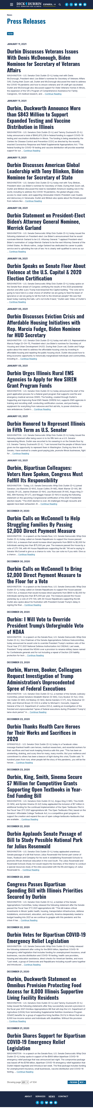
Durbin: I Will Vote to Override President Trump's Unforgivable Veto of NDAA (45, 625)
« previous (73, 1082)
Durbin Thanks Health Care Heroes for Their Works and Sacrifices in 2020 (43, 732)
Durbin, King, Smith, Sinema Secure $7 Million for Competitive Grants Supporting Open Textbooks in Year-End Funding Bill (44, 786)
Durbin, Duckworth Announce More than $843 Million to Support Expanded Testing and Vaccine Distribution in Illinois (44, 117)
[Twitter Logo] (71, 4)
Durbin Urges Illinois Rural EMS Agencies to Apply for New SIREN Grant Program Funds (42, 379)
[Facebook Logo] (66, 4)
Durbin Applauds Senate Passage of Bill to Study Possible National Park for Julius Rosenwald (44, 840)
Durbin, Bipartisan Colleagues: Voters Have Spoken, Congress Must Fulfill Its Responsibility (45, 474)
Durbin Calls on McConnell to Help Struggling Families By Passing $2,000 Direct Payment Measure (43, 524)
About (28, 1096)
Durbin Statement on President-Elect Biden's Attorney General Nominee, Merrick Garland (46, 221)
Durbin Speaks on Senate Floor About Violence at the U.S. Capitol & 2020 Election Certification (46, 272)
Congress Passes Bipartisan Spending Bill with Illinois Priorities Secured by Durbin (45, 890)
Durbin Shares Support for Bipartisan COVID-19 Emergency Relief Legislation (46, 1041)
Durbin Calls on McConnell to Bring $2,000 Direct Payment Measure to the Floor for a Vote (44, 575)
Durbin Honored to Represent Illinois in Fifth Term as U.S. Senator (46, 426)
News (9, 15)
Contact (63, 1096)
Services (40, 1096)
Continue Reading (53, 94)
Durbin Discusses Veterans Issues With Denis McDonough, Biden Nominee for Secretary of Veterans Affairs (43, 60)
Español (48, 4)
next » (82, 1082)
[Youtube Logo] (80, 4)
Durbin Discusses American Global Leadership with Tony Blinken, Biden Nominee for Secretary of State (45, 171)
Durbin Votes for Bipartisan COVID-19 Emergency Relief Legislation (46, 937)
